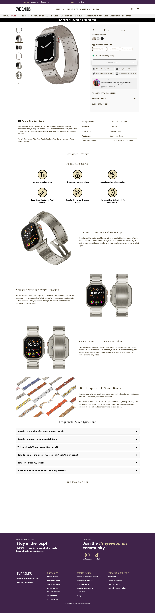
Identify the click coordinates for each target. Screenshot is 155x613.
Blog (96, 9)
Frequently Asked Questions (89, 577)
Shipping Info (83, 584)
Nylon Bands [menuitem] (79, 16)
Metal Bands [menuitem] (39, 16)
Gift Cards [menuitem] (126, 16)
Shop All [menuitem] (5, 16)
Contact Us (112, 577)
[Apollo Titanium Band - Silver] (18, 526)
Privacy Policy (114, 584)
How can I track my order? (31, 462)
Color (99, 34)
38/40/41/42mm (99, 49)
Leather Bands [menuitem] (52, 16)
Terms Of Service (115, 580)
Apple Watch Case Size (102, 45)
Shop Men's (52, 595)
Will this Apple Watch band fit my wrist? (38, 447)
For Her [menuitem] (21, 16)
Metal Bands (52, 577)
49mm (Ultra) (126, 49)
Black (102, 38)
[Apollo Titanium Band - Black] (21, 526)
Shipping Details (99, 98)
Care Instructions (100, 104)
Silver (98, 38)
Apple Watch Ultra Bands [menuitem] (97, 16)
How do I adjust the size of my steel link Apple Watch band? (48, 455)
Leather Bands (53, 580)
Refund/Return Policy (117, 588)
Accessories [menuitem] (115, 16)
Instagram (87, 559)
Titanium (94, 38)
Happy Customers (85, 588)
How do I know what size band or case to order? (42, 431)
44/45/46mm (113, 49)
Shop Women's (53, 592)
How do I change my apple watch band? (38, 439)
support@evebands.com (40, 2)
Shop (59, 9)
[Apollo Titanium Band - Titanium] (16, 526)
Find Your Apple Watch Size (103, 93)
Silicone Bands (53, 584)
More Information (78, 9)
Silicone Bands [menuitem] (66, 16)
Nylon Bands (52, 588)
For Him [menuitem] (28, 16)
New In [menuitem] (13, 16)
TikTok (97, 559)
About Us (81, 592)
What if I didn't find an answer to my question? (42, 470)
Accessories (52, 599)
